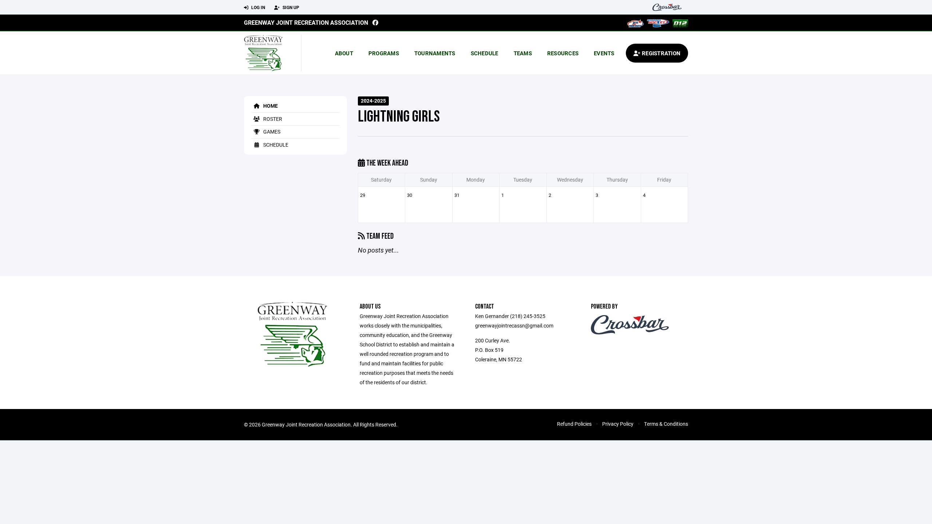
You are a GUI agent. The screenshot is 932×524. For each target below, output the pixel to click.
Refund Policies (574, 423)
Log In (257, 7)
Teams (523, 53)
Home (270, 105)
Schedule (484, 53)
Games (271, 131)
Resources (562, 53)
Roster (272, 118)
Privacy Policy (617, 423)
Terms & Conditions (666, 423)
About (344, 53)
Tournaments (434, 53)
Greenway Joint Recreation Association (306, 22)
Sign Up (290, 7)
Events (604, 53)
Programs (383, 53)
